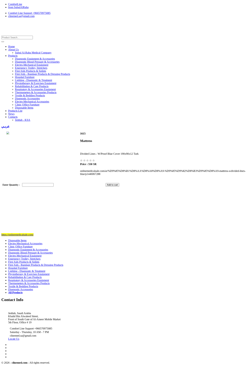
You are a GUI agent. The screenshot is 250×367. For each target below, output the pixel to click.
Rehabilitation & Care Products (31, 86)
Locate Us (13, 338)
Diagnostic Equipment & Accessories (35, 58)
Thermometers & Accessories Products (35, 92)
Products (13, 55)
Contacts (13, 116)
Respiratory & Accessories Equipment (35, 89)
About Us (13, 49)
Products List (15, 110)
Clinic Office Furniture (27, 104)
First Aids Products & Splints (30, 71)
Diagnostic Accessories (27, 98)
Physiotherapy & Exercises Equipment (35, 83)
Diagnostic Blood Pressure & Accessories (37, 61)
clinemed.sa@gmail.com (21, 16)
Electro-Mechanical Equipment (31, 64)
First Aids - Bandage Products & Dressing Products (42, 74)
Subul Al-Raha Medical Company (33, 52)
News (11, 113)
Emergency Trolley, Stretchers (31, 67)
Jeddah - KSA (22, 119)
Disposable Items (24, 107)
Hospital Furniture (25, 77)
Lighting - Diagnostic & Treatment (33, 80)
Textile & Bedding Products (30, 95)
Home (11, 46)
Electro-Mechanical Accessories (32, 101)
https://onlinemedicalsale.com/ (17, 234)
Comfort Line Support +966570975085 (29, 13)
